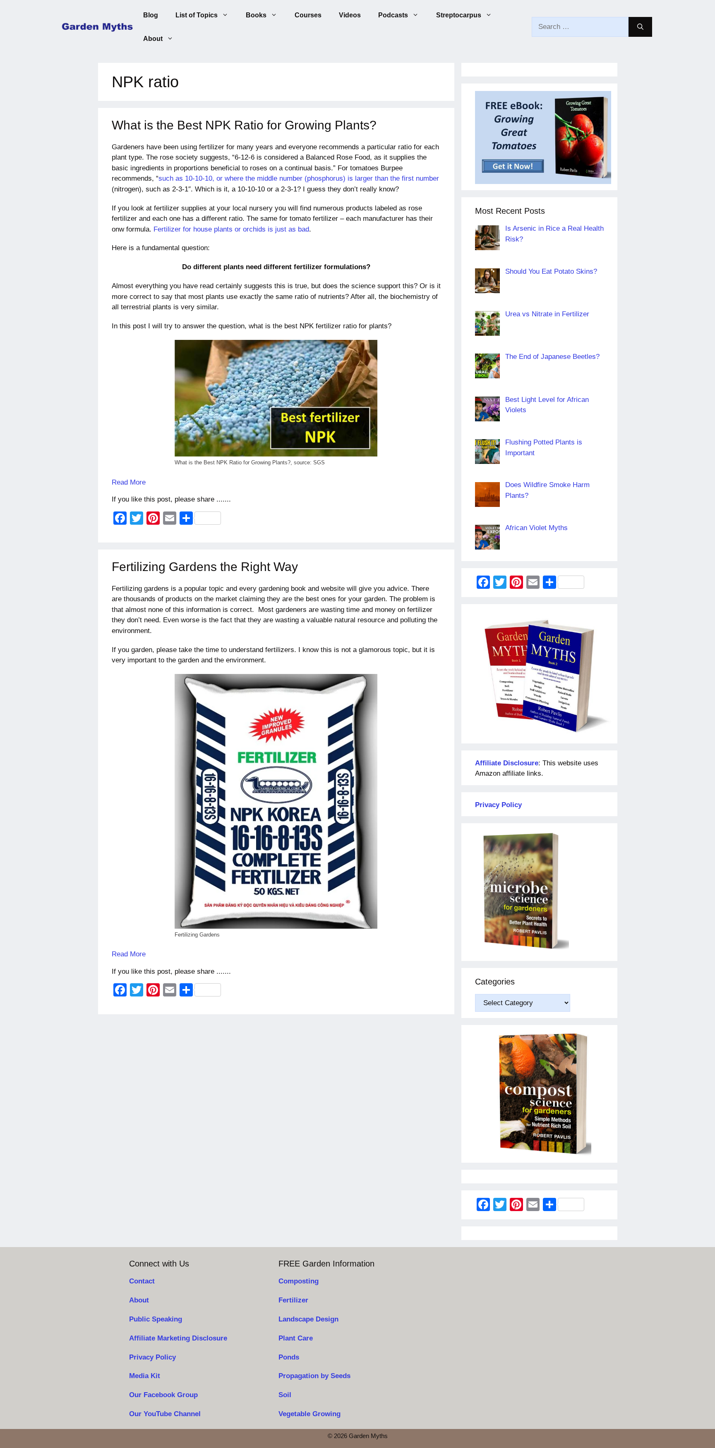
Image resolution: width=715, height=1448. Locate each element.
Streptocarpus (458, 15)
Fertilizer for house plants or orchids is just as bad (231, 229)
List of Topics (196, 15)
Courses (308, 15)
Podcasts (393, 15)
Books (256, 15)
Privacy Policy (152, 1357)
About (153, 38)
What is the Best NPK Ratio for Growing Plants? (244, 125)
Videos (350, 15)
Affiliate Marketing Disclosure (178, 1338)
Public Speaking (155, 1319)
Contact (142, 1281)
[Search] (640, 27)
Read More (129, 482)
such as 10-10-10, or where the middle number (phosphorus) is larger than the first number (298, 178)
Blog (150, 15)
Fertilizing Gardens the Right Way (205, 566)
